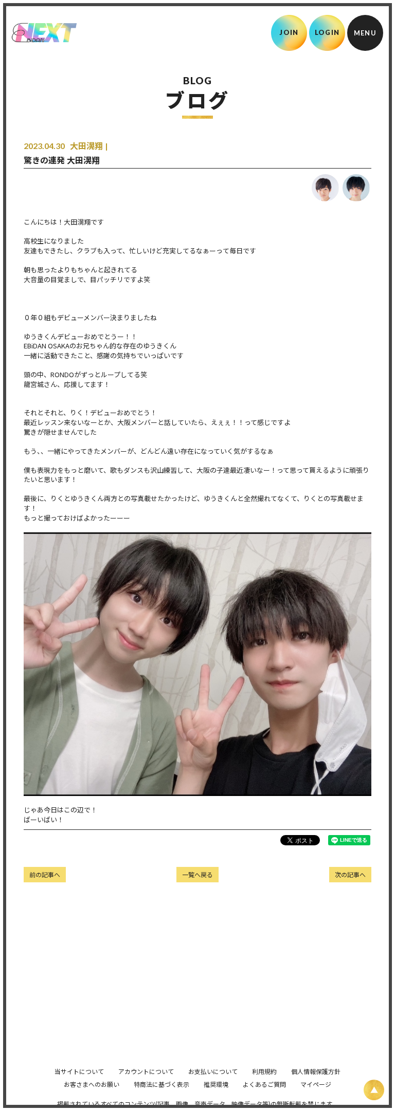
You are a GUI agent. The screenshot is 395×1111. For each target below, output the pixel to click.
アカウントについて (146, 1071)
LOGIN (327, 32)
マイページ (315, 1084)
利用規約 (264, 1071)
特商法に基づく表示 (161, 1084)
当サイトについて (79, 1071)
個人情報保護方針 (315, 1071)
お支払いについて (213, 1071)
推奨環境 (216, 1084)
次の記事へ (350, 874)
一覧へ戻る (197, 874)
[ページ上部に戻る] (374, 1090)
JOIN (288, 32)
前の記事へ (44, 874)
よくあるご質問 (264, 1084)
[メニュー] (365, 33)
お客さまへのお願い (91, 1084)
